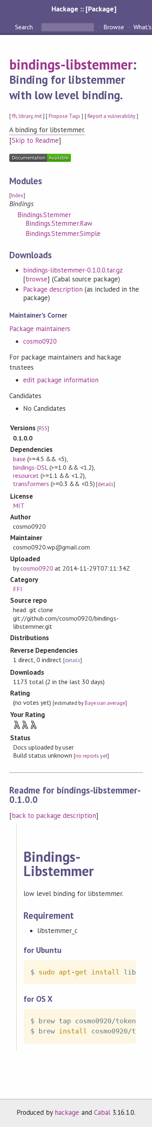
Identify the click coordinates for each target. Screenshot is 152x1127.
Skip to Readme (35, 140)
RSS (43, 428)
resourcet (26, 475)
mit (38, 116)
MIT (18, 505)
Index (17, 195)
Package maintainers (39, 328)
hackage (67, 1112)
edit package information (61, 379)
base (19, 459)
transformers (31, 484)
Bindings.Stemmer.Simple (63, 233)
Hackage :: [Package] (83, 8)
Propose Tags (64, 116)
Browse (113, 27)
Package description (53, 289)
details (105, 484)
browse (36, 279)
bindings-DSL (30, 467)
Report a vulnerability (112, 116)
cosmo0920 (40, 341)
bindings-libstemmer (71, 64)
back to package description (54, 815)
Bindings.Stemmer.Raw (59, 223)
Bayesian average (105, 703)
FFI (17, 589)
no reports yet (91, 755)
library (25, 116)
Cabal (102, 1112)
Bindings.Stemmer (44, 214)
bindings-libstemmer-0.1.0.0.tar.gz (73, 270)
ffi (14, 116)
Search (24, 27)
